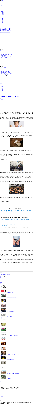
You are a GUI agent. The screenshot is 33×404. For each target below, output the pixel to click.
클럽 (2, 22)
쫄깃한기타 (1, 276)
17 (1, 312)
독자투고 (3, 20)
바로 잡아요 (3, 14)
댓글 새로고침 (1, 282)
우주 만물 (2, 89)
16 (1, 355)
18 (1, 331)
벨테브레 (15, 297)
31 (1, 298)
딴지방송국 (2, 2)
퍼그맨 (17, 335)
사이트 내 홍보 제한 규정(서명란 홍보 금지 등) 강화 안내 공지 (6, 29)
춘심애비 (14, 311)
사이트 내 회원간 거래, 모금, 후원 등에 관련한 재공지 (5, 30)
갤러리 (3, 21)
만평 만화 (2, 90)
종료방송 (3, 17)
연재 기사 (3, 13)
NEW (2, 19)
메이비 (19, 373)
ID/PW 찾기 (2, 6)
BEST (2, 18)
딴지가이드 (2, 397)
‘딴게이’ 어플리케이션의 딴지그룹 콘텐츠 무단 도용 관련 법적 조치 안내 (7, 28)
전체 (0, 85)
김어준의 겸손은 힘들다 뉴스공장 (5, 15)
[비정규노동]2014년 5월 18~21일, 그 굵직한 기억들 (9, 96)
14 (1, 379)
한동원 (13, 359)
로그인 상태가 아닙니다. (3, 67)
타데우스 (13, 292)
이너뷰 (1, 91)
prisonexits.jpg (5, 273)
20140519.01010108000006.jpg (6, 274)
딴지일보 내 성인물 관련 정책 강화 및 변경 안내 (5, 32)
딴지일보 (2, 1)
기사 (1, 9)
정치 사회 (2, 86)
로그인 (1, 5)
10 (1, 317)
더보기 (31, 68)
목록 (0, 277)
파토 (18, 354)
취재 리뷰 (2, 88)
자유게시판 (2, 11)
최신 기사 (3, 12)
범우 (10, 378)
